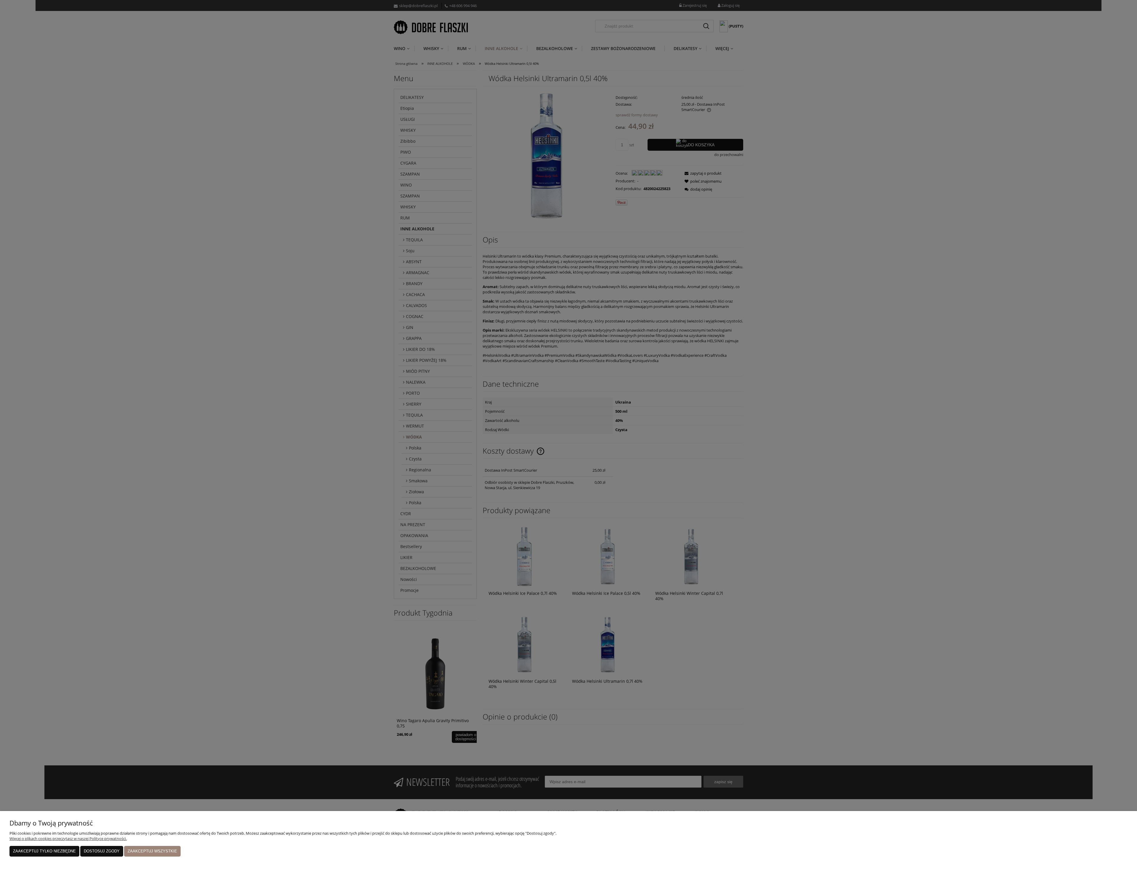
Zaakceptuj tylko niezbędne (44, 851)
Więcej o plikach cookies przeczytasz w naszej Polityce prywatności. (68, 838)
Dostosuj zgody (102, 851)
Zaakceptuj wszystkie (152, 851)
